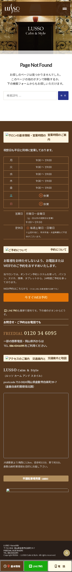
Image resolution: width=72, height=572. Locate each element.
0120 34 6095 (40, 333)
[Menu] (65, 9)
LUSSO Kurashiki (11, 545)
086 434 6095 (17, 345)
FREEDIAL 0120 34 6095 (13, 550)
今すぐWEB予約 (36, 297)
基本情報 (15, 566)
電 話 (61, 566)
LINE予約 (38, 566)
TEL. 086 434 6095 (10, 553)
